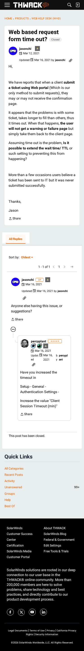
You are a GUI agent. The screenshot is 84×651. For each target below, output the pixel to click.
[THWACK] (31, 5)
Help (7, 500)
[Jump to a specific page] (71, 266)
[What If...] (37, 49)
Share (15, 219)
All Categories (14, 468)
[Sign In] (77, 5)
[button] (13, 50)
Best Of (9, 506)
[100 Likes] (40, 346)
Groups (9, 493)
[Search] (69, 5)
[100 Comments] (33, 346)
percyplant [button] (38, 341)
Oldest (26, 257)
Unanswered (42, 487)
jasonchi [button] (25, 48)
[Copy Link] (70, 60)
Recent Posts (13, 474)
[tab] (16, 239)
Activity (9, 481)
